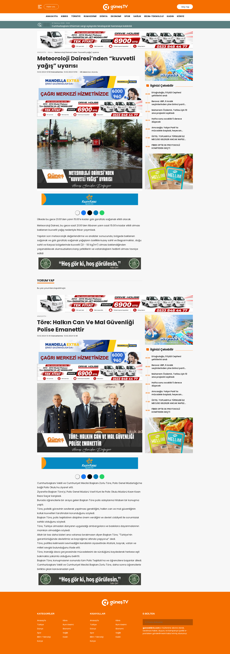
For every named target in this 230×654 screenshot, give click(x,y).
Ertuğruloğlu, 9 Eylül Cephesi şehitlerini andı (166, 94)
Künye (180, 16)
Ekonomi (116, 16)
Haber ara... (51, 7)
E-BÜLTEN (149, 613)
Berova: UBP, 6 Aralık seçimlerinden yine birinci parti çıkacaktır (168, 103)
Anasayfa (52, 16)
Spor (127, 16)
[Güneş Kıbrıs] (115, 6)
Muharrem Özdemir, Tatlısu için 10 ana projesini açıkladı (169, 111)
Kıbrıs (64, 16)
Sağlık (137, 16)
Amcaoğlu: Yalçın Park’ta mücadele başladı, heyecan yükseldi (166, 129)
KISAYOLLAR (97, 613)
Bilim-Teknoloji (154, 16)
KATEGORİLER (45, 613)
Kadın (170, 16)
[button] (44, 24)
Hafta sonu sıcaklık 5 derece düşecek (167, 120)
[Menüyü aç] (40, 6)
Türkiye (76, 16)
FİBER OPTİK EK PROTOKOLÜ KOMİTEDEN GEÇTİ (166, 147)
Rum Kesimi (90, 16)
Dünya (104, 16)
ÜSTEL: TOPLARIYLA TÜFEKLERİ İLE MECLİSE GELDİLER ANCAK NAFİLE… (169, 138)
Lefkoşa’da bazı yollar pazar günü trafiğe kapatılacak (80, 26)
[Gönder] (190, 622)
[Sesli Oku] (77, 212)
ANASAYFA (41, 52)
